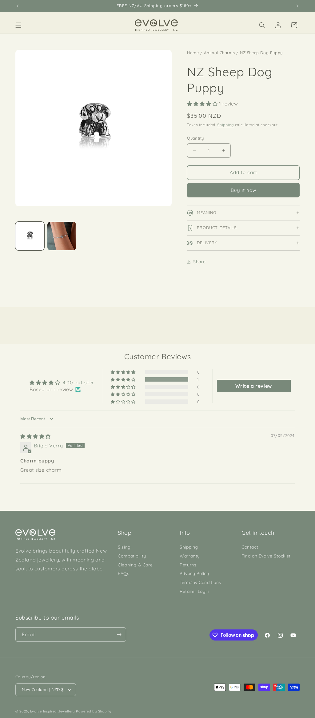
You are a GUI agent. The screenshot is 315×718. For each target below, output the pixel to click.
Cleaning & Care (135, 565)
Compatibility (132, 556)
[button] (18, 25)
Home (193, 52)
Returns (188, 565)
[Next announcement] (297, 6)
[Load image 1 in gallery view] (29, 236)
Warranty (190, 556)
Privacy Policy (194, 573)
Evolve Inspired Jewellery (52, 711)
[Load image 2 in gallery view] (61, 236)
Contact (249, 547)
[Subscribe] (119, 634)
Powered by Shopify (93, 711)
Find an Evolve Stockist (266, 556)
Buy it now (243, 190)
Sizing (124, 547)
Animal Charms (219, 52)
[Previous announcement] (17, 6)
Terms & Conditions (200, 582)
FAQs (123, 573)
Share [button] (199, 261)
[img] (35, 436)
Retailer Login (194, 591)
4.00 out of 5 (78, 382)
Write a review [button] (253, 386)
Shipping (225, 124)
